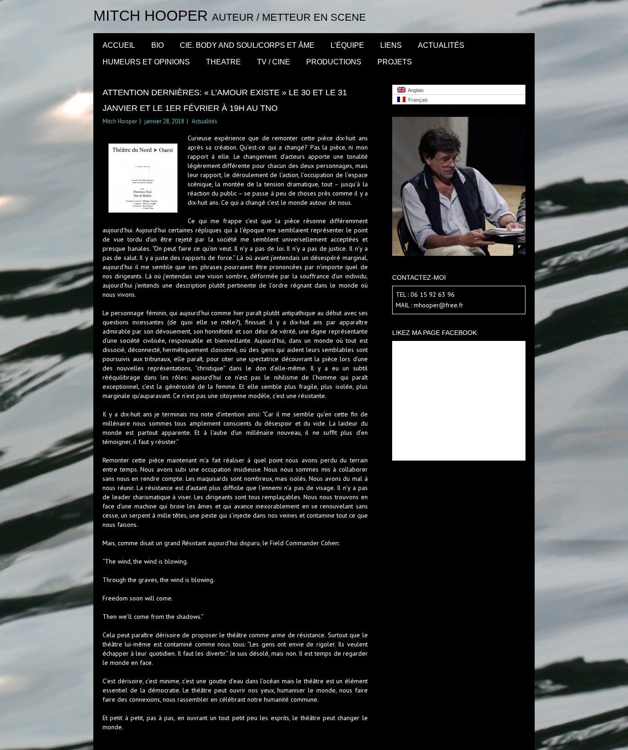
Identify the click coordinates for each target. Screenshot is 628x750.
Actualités (441, 45)
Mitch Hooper (150, 15)
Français (416, 100)
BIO (157, 45)
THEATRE (223, 62)
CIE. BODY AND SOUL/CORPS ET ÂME (247, 45)
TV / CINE (273, 62)
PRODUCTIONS (333, 62)
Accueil (119, 45)
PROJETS (394, 62)
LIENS (391, 45)
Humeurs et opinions (146, 62)
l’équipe (347, 45)
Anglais (414, 90)
